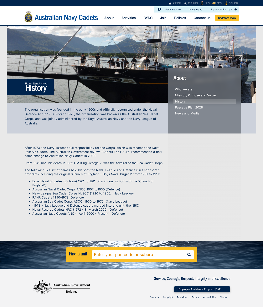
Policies (180, 18)
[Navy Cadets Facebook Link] (158, 9)
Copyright (168, 297)
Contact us (202, 18)
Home (28, 83)
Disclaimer (182, 297)
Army (219, 3)
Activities (128, 18)
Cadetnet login (227, 17)
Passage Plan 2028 (189, 107)
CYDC (147, 18)
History (180, 101)
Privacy (195, 297)
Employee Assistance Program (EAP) (200, 289)
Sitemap (224, 297)
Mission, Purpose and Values (196, 95)
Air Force (233, 3)
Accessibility (209, 297)
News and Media (187, 113)
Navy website (173, 9)
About (109, 18)
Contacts (154, 297)
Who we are (183, 89)
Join (163, 18)
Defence (177, 3)
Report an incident (222, 9)
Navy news (196, 9)
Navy (207, 3)
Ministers (193, 3)
